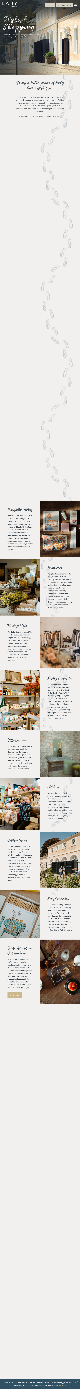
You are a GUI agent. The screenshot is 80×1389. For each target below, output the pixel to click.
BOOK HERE (62, 1385)
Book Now (14, 995)
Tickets (50, 5)
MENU (75, 4)
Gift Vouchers (64, 5)
